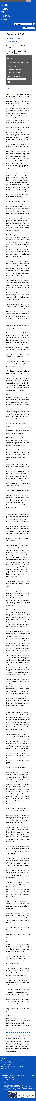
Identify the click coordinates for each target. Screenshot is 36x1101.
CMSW (28, 1)
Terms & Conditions (19, 1061)
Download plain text (15, 69)
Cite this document (14, 72)
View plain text (13, 67)
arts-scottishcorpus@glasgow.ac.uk (12, 1066)
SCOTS (34, 1)
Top (4, 1058)
